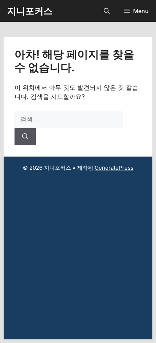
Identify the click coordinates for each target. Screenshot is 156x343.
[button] (107, 11)
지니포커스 (30, 10)
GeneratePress (114, 167)
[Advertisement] (78, 261)
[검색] (25, 137)
